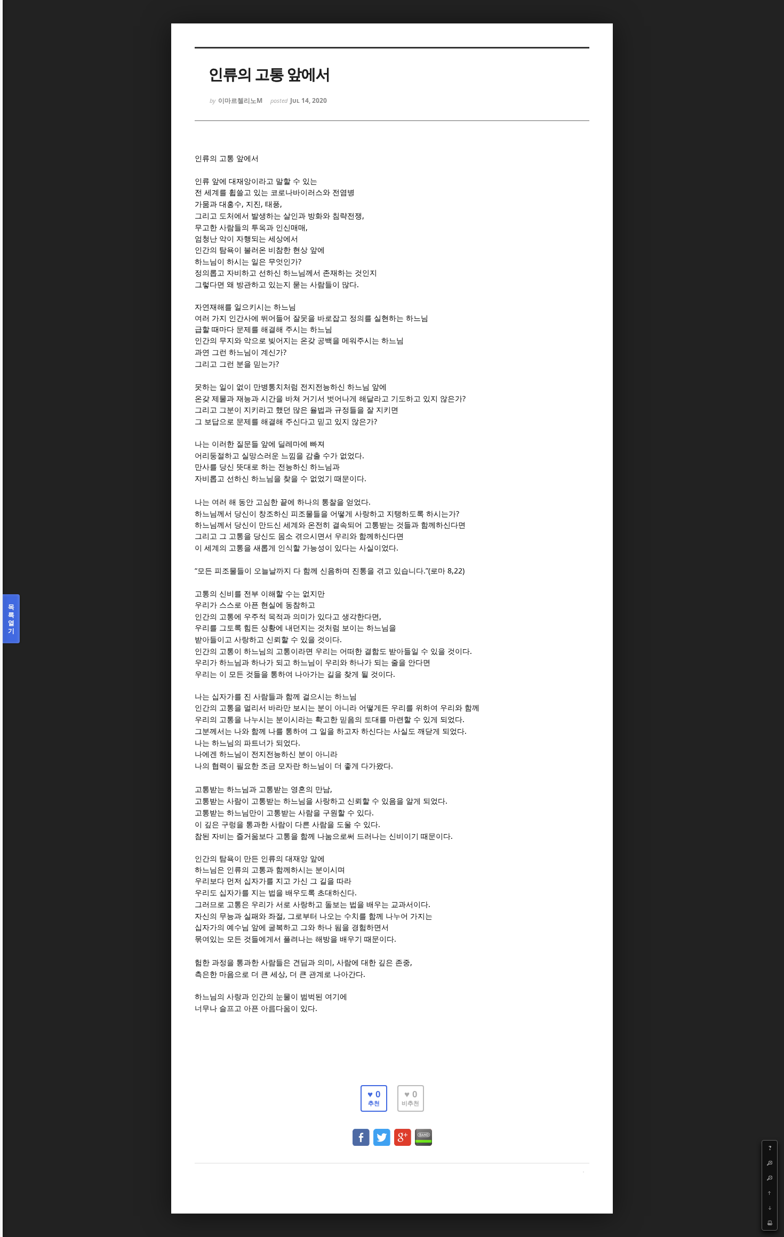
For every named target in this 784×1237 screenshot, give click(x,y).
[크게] (769, 1162)
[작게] (769, 1177)
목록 (11, 618)
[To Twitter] (381, 1132)
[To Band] (423, 1132)
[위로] (769, 1192)
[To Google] (402, 1132)
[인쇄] (769, 1222)
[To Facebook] (361, 1132)
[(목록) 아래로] (769, 1207)
